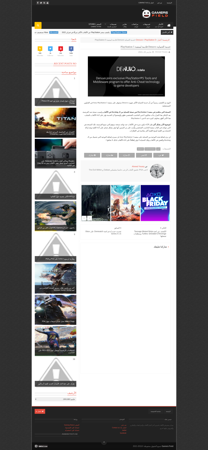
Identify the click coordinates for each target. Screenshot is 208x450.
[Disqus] (125, 279)
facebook (123, 433)
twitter (124, 430)
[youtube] (47, 2)
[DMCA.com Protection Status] (41, 447)
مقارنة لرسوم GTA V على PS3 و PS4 (60, 259)
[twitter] (41, 2)
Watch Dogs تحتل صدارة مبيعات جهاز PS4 (58, 321)
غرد (159, 155)
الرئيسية (169, 3)
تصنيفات (111, 24)
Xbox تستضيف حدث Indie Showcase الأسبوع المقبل (42, 32)
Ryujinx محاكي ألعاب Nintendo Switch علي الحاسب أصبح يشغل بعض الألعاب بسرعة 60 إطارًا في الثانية (56, 163)
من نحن (159, 3)
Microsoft (68, 32)
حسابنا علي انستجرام (72, 430)
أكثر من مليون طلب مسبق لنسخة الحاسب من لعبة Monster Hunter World (57, 289)
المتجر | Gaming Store (71, 425)
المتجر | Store (95, 24)
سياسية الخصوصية (156, 411)
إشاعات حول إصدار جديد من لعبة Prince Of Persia (58, 102)
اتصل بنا (39, 411)
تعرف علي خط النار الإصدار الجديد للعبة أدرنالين (56, 384)
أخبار (160, 40)
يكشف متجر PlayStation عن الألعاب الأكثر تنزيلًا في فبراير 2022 (100, 32)
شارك (125, 155)
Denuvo (139, 40)
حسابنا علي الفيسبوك (72, 428)
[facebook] (37, 2)
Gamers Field (167, 446)
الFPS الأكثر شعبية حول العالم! (63, 196)
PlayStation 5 (150, 40)
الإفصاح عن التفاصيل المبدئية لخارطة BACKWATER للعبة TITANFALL (60, 133)
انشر (143, 155)
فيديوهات (146, 24)
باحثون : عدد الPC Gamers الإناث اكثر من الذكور (56, 228)
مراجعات (135, 24)
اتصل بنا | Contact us (146, 3)
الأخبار (159, 24)
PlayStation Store (133, 32)
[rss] (44, 2)
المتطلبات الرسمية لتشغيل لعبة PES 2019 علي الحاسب (56, 351)
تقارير (124, 24)
